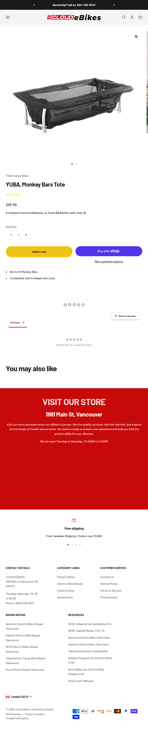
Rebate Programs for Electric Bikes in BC (90, 660)
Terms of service (34, 714)
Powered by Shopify (42, 709)
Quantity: (12, 226)
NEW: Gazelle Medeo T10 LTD (86, 630)
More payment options (109, 261)
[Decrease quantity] (11, 234)
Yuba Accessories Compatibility (88, 651)
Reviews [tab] (15, 322)
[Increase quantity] (26, 234)
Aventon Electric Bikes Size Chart (89, 637)
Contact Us (107, 577)
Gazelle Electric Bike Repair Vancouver (23, 638)
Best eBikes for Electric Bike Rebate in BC (86, 672)
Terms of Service (110, 590)
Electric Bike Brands (70, 583)
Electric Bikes (66, 577)
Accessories (65, 597)
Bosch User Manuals (80, 680)
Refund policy (13, 714)
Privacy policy (108, 597)
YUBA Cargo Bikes (17, 175)
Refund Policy (109, 583)
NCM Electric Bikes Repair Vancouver (22, 649)
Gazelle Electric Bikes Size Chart (88, 644)
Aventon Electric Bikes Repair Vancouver (24, 626)
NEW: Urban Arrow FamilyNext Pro (90, 624)
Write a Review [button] (127, 316)
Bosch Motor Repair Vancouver (25, 669)
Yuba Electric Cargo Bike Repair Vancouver (25, 660)
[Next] (114, 5)
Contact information (17, 718)
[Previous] (34, 5)
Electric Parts (65, 590)
